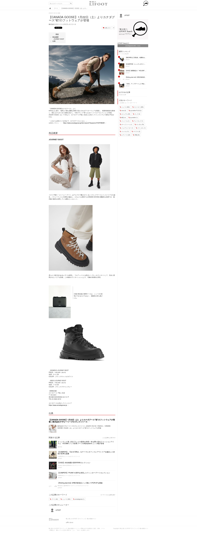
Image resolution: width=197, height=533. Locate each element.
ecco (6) (123, 110)
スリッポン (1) (141, 128)
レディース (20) (125, 135)
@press (60, 447)
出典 (54, 41)
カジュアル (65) (125, 114)
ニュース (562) (66, 499)
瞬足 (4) (123, 117)
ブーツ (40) (54, 499)
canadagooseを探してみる (132, 46)
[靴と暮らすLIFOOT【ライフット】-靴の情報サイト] (98, 4)
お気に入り (107, 28)
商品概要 (55, 37)
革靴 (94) (137, 135)
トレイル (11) (125, 131)
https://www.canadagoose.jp (58, 405)
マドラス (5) (136, 131)
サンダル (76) (140, 124)
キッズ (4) (137, 114)
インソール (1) (125, 121)
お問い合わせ (69, 522)
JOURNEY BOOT (59, 39)
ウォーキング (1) (138, 121)
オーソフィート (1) (126, 124)
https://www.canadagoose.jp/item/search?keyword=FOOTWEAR (84, 123)
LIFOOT (60, 458)
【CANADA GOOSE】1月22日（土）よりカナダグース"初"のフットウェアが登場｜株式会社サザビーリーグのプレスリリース (82, 420)
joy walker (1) (134, 117)
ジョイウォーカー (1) (127, 128)
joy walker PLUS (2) (135, 110)
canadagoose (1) (79, 499)
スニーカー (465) (139, 107)
